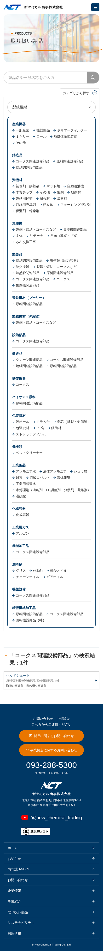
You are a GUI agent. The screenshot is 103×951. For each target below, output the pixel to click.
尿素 (19, 477)
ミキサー (22, 136)
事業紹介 (14, 901)
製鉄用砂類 (24, 198)
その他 (21, 143)
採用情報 (14, 933)
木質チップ (24, 192)
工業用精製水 (26, 484)
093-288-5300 (51, 764)
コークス (63, 279)
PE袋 (40, 428)
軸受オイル (58, 570)
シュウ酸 (80, 471)
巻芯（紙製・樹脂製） (74, 422)
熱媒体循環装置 (65, 136)
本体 (19, 236)
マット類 (53, 186)
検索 (93, 77)
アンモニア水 (26, 471)
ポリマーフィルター (72, 130)
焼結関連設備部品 (29, 167)
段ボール (22, 422)
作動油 (38, 570)
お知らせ (14, 859)
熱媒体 (48, 205)
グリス (21, 570)
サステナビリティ (21, 923)
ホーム (13, 848)
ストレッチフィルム (31, 434)
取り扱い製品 (18, 912)
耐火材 (45, 198)
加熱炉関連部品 (27, 273)
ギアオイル (54, 577)
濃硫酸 (21, 496)
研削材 (76, 192)
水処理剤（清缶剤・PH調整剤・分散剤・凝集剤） (53, 490)
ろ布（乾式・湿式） (65, 236)
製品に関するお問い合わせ (54, 736)
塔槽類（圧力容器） (65, 260)
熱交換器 (22, 267)
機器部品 (43, 130)
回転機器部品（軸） (31, 620)
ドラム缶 (43, 422)
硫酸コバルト (40, 477)
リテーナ (36, 236)
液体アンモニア (55, 471)
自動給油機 (75, 186)
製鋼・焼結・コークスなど (36, 229)
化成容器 (22, 515)
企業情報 (14, 891)
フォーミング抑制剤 (75, 205)
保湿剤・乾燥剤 (27, 211)
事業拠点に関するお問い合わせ (53, 750)
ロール (41, 136)
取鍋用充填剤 (26, 205)
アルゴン (22, 533)
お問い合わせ (18, 880)
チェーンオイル (27, 577)
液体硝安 (63, 477)
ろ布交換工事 (26, 242)
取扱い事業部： (16, 685)
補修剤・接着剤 (27, 186)
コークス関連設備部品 (32, 161)
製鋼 (60, 192)
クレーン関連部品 (29, 360)
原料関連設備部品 (70, 161)
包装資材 (22, 428)
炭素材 (62, 198)
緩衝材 (56, 428)
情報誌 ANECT (19, 869)
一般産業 (22, 130)
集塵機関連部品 (75, 229)
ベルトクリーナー (29, 453)
